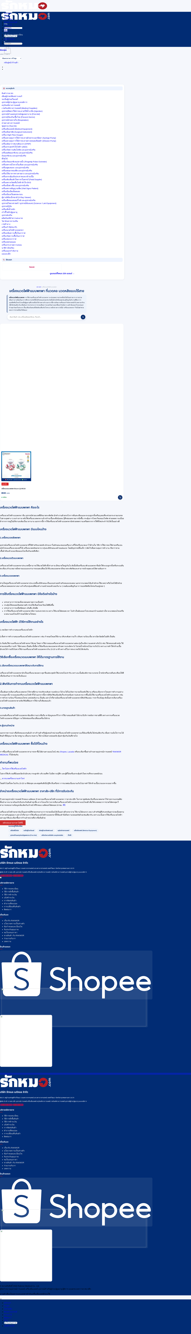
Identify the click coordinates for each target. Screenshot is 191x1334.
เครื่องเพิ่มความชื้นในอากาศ (13, 233)
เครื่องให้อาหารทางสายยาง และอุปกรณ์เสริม (20, 174)
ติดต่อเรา (8, 28)
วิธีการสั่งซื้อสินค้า (11, 892)
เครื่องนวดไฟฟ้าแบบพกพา (13, 230)
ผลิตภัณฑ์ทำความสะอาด (12, 218)
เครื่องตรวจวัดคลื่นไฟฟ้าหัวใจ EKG (16, 182)
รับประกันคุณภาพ (11, 929)
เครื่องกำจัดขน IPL (9, 227)
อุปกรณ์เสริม (7, 215)
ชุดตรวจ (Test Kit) (9, 126)
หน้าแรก (7, 13)
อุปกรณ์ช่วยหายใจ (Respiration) (15, 120)
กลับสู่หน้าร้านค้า (11, 63)
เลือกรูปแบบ (120, 497)
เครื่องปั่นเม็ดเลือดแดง (11, 191)
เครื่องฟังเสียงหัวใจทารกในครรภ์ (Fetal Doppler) (22, 179)
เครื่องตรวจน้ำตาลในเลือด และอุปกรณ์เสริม (20, 165)
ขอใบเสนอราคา (10, 932)
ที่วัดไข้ (5, 159)
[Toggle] (1, 769)
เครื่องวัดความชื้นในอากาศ (13, 236)
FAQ (6, 31)
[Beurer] (32, 267)
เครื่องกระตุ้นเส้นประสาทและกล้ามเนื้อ (18, 177)
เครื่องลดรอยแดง (9, 242)
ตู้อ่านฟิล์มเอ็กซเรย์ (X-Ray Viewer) (16, 197)
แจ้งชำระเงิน (9, 898)
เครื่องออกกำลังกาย (10, 251)
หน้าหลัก (39, 287)
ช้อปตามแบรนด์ (10, 22)
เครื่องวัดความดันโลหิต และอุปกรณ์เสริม (18, 150)
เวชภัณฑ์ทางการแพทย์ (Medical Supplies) (19, 108)
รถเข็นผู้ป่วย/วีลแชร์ (10, 99)
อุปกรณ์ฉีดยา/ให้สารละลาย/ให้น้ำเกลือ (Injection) (22, 111)
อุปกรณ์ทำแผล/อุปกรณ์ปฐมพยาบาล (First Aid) (21, 114)
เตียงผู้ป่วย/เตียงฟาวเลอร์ (12, 96)
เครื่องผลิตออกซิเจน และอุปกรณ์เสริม (17, 153)
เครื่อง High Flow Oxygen (12, 135)
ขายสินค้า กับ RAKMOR (14, 935)
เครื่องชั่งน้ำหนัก (8, 209)
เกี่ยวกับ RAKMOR (11, 921)
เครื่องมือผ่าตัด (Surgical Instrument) (17, 132)
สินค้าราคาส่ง (7, 93)
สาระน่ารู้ (8, 25)
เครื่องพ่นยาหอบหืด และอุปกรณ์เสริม (17, 171)
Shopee (63, 752)
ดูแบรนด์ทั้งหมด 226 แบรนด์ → (62, 273)
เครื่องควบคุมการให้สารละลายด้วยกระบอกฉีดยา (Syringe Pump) (29, 138)
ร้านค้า (7, 16)
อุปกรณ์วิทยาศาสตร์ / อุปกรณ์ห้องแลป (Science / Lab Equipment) (29, 203)
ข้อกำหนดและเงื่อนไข (13, 927)
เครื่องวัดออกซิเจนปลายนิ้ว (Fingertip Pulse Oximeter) (24, 162)
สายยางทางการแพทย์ (11, 123)
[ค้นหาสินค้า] (83, 317)
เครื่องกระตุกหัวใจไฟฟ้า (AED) (14, 147)
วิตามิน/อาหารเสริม (10, 221)
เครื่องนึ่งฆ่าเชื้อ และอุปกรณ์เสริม (15, 185)
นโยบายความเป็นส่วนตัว (14, 924)
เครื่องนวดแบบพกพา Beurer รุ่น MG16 (13, 488)
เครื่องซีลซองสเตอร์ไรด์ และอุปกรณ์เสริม (19, 200)
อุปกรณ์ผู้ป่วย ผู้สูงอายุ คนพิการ (14, 102)
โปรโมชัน (8, 19)
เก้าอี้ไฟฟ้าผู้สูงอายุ (9, 212)
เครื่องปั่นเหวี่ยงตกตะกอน (12, 194)
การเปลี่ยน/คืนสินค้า (12, 906)
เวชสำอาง (6, 224)
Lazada (71, 752)
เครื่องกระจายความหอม (12, 245)
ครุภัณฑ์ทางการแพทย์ (11, 105)
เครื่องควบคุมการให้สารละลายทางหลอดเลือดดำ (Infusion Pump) (29, 141)
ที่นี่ (64, 805)
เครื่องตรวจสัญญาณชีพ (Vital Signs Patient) (20, 188)
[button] (4, 42)
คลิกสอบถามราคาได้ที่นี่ (13, 823)
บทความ (7, 941)
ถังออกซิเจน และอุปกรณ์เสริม (14, 156)
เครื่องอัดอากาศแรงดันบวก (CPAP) (16, 144)
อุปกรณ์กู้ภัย (7, 206)
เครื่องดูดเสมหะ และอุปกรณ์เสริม (15, 168)
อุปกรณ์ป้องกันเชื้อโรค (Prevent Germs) (18, 117)
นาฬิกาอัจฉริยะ (8, 248)
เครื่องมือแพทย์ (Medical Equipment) (17, 129)
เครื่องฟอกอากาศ (9, 239)
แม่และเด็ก (6, 254)
